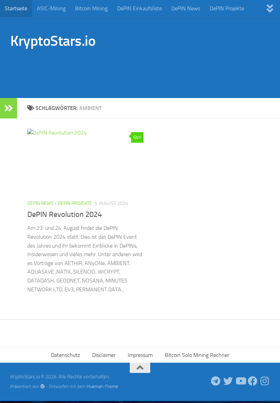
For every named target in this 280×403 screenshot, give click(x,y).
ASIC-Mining (51, 8)
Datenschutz (65, 355)
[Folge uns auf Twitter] (228, 381)
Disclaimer (103, 355)
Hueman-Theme (102, 386)
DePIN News (185, 8)
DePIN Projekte (227, 8)
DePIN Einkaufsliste (139, 8)
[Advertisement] (145, 70)
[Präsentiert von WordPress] (42, 386)
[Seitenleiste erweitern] (8, 108)
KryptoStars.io (52, 41)
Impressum (140, 355)
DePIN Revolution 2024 (64, 214)
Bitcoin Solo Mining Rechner (197, 355)
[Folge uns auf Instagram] (265, 381)
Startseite (16, 8)
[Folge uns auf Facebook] (252, 381)
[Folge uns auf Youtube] (240, 381)
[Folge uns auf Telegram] (216, 381)
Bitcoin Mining (91, 8)
